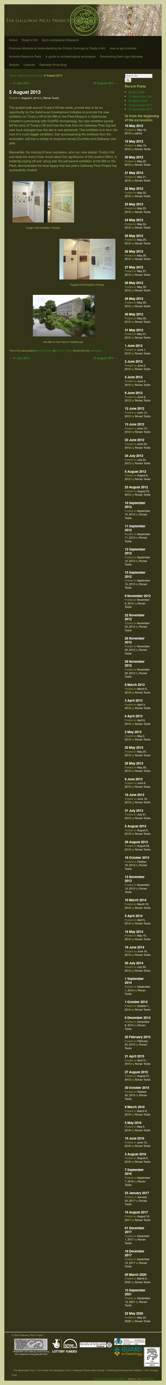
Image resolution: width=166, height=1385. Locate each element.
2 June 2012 (133, 361)
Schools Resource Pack (25, 56)
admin (138, 133)
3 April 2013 (133, 700)
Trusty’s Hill (29, 40)
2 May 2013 (133, 731)
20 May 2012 (134, 157)
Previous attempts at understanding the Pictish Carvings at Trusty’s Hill (57, 48)
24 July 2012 (134, 455)
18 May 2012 (134, 125)
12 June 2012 (134, 408)
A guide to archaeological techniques (70, 56)
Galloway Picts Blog (53, 65)
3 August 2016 (135, 1154)
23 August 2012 (136, 487)
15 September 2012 (135, 574)
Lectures (29, 65)
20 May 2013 (134, 747)
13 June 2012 (134, 424)
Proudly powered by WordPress (110, 1378)
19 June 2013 (134, 794)
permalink (96, 350)
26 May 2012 (134, 251)
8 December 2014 (137, 1017)
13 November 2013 (135, 878)
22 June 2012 (134, 439)
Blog (22, 75)
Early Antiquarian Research (60, 40)
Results (14, 65)
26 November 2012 (135, 640)
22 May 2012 (134, 188)
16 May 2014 (134, 931)
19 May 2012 (134, 141)
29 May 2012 (134, 298)
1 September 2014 (134, 980)
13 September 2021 (140, 96)
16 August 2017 (136, 1212)
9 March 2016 (135, 1106)
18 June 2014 (134, 947)
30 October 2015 (137, 1087)
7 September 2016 (134, 1171)
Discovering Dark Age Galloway (121, 56)
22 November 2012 (135, 617)
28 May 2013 (134, 763)
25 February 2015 (137, 1036)
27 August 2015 (136, 1072)
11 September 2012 (135, 528)
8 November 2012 (138, 595)
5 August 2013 (25, 91)
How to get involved (123, 48)
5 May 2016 (133, 1122)
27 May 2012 (134, 267)
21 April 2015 (134, 1056)
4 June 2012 (133, 377)
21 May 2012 (134, 172)
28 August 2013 (105, 83)
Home (13, 40)
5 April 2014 (133, 915)
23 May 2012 (134, 204)
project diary (34, 75)
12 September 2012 (135, 551)
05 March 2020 (137, 101)
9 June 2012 (133, 392)
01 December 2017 (140, 109)
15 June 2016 (134, 1138)
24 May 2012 (134, 220)
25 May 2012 (134, 235)
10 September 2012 (135, 504)
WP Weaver (148, 1378)
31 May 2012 (134, 330)
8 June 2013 (133, 779)
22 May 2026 (136, 92)
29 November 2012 (135, 663)
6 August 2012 (135, 471)
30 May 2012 (134, 314)
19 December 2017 (140, 105)
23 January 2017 (137, 1192)
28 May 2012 (134, 282)
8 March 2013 (135, 684)
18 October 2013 (137, 857)
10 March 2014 (135, 900)
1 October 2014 (136, 1001)
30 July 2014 (134, 963)
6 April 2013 (133, 716)
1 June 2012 (133, 345)
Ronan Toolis (51, 98)
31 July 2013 (19, 83)
